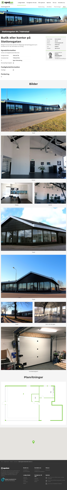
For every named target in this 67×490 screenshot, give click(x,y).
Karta (64, 6)
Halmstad (25, 477)
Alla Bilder (49, 6)
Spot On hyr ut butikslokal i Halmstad (55, 483)
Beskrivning (41, 6)
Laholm (24, 480)
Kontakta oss (61, 2)
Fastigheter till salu (32, 2)
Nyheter (49, 2)
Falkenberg (25, 478)
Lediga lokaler (21, 2)
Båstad (24, 483)
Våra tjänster (41, 2)
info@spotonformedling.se (39, 471)
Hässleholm (25, 481)
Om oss (54, 2)
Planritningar (57, 6)
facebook (48, 470)
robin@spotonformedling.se (60, 58)
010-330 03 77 (37, 470)
